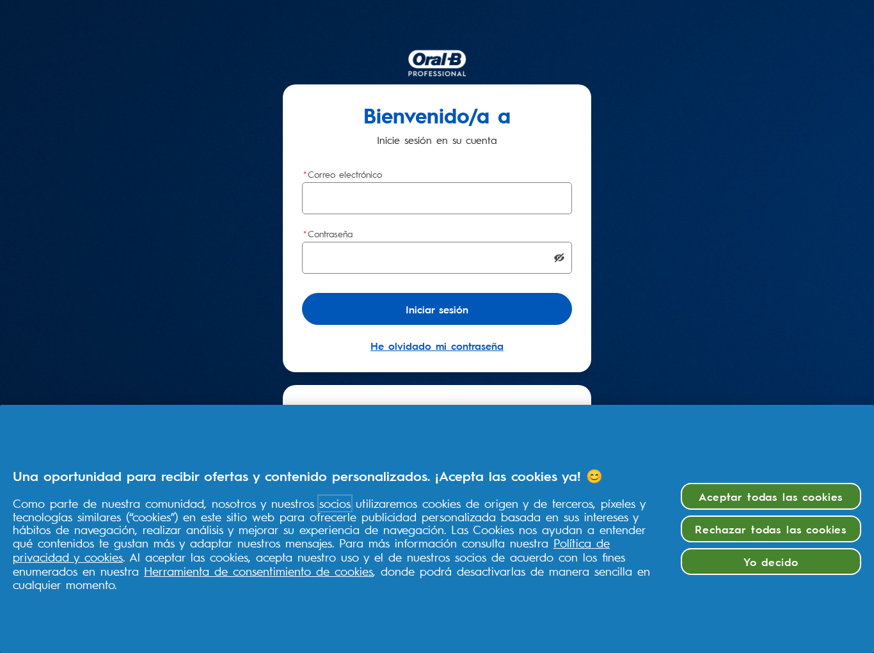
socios (335, 503)
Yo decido (771, 561)
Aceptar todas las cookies (771, 496)
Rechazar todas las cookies (770, 528)
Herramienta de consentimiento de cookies (258, 571)
